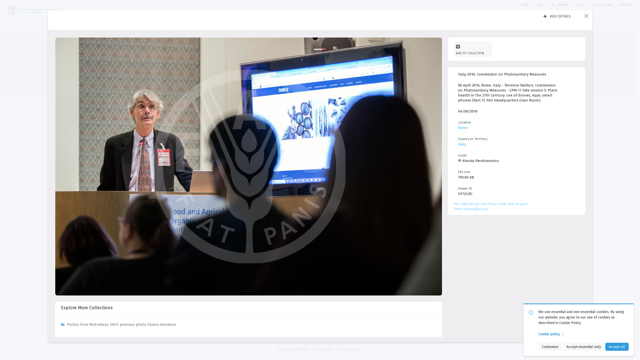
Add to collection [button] (470, 53)
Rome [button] (463, 128)
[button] (586, 16)
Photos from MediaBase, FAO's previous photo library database (121, 324)
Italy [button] (462, 144)
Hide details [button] (560, 16)
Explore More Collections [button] (87, 307)
